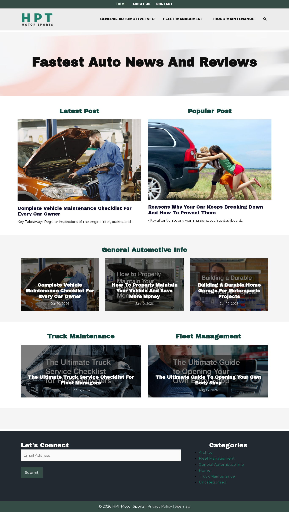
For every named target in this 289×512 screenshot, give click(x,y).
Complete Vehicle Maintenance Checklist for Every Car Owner (60, 291)
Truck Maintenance (217, 476)
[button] (265, 19)
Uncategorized (212, 482)
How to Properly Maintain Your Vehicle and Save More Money (144, 291)
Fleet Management (217, 458)
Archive (206, 452)
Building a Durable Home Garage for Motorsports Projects (229, 291)
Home (205, 470)
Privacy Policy (159, 506)
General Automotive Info (221, 464)
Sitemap (182, 506)
